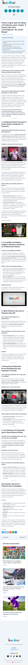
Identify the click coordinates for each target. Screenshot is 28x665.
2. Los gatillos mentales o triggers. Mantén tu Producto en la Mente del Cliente (13, 45)
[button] (14, 15)
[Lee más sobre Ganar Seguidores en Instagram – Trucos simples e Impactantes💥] (14, 552)
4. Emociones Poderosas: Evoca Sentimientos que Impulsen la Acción (12, 49)
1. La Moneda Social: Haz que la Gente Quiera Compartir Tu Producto (13, 42)
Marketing (5, 564)
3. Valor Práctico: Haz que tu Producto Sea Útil (11, 46)
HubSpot (11, 354)
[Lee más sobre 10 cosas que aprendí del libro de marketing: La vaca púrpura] (14, 603)
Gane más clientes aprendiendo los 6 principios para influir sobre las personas (13, 588)
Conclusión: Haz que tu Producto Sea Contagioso (12, 52)
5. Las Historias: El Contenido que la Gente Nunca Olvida (13, 51)
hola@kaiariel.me (14, 649)
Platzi (14, 175)
